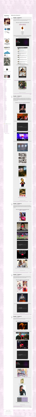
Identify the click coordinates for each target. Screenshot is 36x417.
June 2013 (5, 102)
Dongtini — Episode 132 (6, 127)
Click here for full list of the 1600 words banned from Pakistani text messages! (22, 80)
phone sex (24, 201)
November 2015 (5, 81)
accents (14, 93)
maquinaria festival (18, 201)
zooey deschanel (27, 272)
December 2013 (5, 98)
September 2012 (5, 109)
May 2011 (5, 122)
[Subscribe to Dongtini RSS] (7, 133)
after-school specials (15, 314)
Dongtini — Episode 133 (6, 126)
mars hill (22, 201)
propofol (25, 272)
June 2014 (5, 93)
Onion (17, 302)
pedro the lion (15, 406)
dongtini (11, 97)
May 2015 (5, 85)
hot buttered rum (21, 93)
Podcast (17, 204)
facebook (23, 272)
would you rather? (30, 93)
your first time (21, 406)
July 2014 (5, 92)
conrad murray (20, 272)
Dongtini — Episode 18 (17, 203)
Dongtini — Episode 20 (17, 17)
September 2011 (5, 119)
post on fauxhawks (25, 197)
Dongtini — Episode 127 (6, 131)
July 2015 (5, 83)
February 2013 (5, 105)
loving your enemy (24, 314)
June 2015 (5, 84)
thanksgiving (28, 93)
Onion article (30, 377)
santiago (27, 201)
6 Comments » (30, 272)
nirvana (22, 93)
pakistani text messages (25, 93)
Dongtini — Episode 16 (17, 316)
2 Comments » (30, 201)
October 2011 (5, 118)
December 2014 (5, 88)
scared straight (26, 314)
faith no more (16, 201)
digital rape (18, 314)
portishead (17, 406)
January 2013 (5, 106)
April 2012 (5, 113)
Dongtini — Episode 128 (6, 130)
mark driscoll (21, 201)
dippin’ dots (20, 314)
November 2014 (5, 89)
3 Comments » (30, 314)
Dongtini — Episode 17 (17, 274)
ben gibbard (16, 272)
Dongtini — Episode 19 (17, 96)
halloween (21, 314)
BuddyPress (18, 416)
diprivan (22, 272)
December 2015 (5, 80)
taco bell (28, 314)
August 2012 (5, 110)
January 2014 (5, 97)
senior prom (19, 406)
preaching (25, 201)
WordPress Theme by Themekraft (23, 416)
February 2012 (5, 115)
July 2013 (5, 101)
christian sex (18, 272)
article (18, 302)
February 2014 (5, 96)
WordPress (15, 416)
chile (14, 201)
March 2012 (5, 114)
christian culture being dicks (17, 93)
